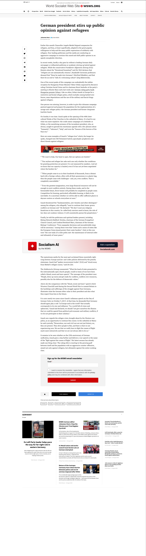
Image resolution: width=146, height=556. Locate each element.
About (117, 2)
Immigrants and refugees (74, 403)
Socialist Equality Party (65, 15)
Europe (50, 403)
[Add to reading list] (24, 80)
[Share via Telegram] (24, 62)
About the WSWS (84, 15)
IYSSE (75, 15)
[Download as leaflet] (24, 71)
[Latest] (28, 12)
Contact (113, 2)
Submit (73, 380)
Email (49, 361)
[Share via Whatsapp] (24, 58)
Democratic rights (60, 403)
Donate (100, 15)
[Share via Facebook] (24, 49)
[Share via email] (24, 67)
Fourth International (50, 15)
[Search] (122, 12)
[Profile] (121, 2)
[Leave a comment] (24, 76)
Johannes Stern (45, 37)
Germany (43, 403)
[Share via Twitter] (24, 53)
